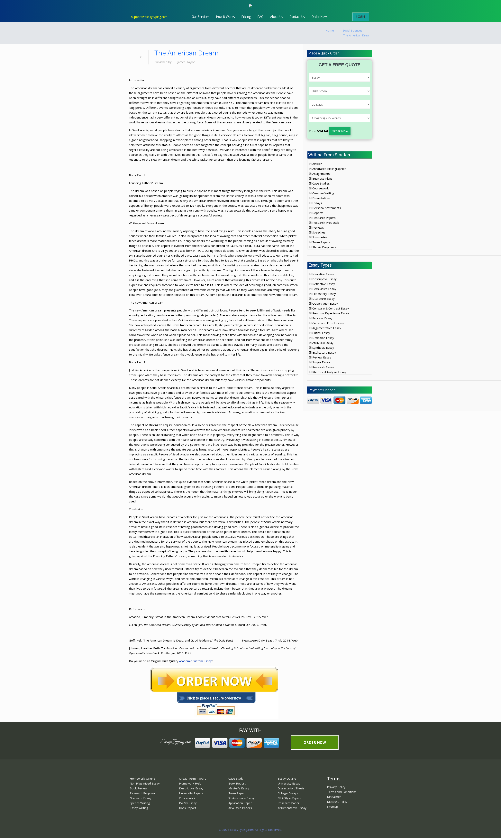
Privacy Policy (336, 787)
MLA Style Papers (290, 798)
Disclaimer (334, 797)
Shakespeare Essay (241, 798)
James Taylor (186, 62)
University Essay (289, 783)
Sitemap (332, 806)
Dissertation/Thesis (291, 788)
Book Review (138, 788)
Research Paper (288, 803)
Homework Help (190, 783)
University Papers (191, 793)
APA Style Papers (240, 808)
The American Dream (357, 35)
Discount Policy (337, 802)
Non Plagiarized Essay (145, 783)
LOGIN (360, 17)
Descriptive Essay (191, 788)
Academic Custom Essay (195, 661)
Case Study (235, 778)
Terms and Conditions (342, 792)
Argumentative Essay (292, 808)
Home (329, 30)
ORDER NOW (315, 742)
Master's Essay (238, 788)
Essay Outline (287, 778)
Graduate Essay (140, 798)
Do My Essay (188, 803)
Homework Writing (142, 778)
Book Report (187, 808)
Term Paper (236, 793)
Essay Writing (139, 808)
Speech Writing (140, 803)
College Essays (288, 793)
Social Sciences (352, 30)
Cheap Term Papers (192, 778)
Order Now (340, 131)
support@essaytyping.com (149, 17)
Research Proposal (142, 793)
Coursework (187, 798)
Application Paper (240, 803)
